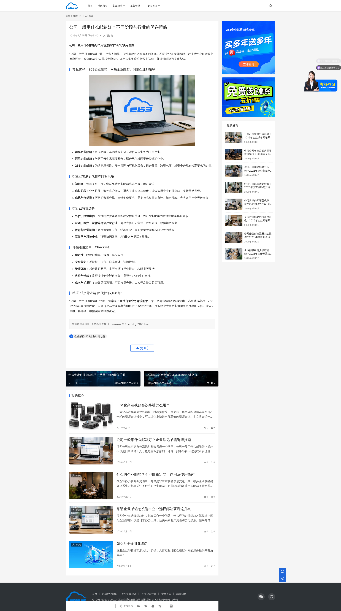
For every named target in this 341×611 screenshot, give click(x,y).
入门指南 (108, 35)
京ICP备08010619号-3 (165, 599)
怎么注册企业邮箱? (132, 543)
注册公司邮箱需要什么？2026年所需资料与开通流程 (258, 187)
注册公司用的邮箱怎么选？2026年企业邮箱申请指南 (258, 170)
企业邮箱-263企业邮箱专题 (89, 336)
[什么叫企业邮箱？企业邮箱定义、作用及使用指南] (91, 485)
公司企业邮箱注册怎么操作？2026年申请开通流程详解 (258, 237)
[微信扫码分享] (138, 606)
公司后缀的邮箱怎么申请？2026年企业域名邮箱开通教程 (258, 204)
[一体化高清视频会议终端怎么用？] (91, 416)
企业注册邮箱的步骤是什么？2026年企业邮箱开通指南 (258, 220)
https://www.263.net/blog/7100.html (128, 324)
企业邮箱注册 (149, 593)
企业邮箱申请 (129, 593)
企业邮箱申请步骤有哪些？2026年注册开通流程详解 (258, 254)
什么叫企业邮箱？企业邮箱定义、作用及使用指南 (156, 474)
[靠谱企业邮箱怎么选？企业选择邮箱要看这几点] (91, 520)
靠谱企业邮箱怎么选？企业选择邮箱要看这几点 (154, 509)
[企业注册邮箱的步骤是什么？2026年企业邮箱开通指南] (233, 220)
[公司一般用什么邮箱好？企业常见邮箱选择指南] (91, 450)
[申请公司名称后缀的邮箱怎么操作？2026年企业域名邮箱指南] (233, 154)
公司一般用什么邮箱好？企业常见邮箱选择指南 (154, 440)
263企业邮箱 (99, 324)
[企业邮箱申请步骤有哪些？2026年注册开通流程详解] (233, 254)
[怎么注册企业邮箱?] (91, 554)
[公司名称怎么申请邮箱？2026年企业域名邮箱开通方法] (233, 137)
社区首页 (103, 5)
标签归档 (181, 593)
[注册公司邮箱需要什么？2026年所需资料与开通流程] (233, 187)
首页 (90, 5)
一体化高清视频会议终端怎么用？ (143, 405)
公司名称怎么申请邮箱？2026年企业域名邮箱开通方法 (258, 137)
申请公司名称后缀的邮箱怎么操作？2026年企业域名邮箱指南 (258, 154)
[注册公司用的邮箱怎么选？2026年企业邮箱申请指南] (233, 171)
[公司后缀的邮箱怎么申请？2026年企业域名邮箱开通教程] (233, 204)
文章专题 (135, 5)
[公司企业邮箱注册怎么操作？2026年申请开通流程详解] (233, 237)
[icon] (261, 596)
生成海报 (128, 605)
